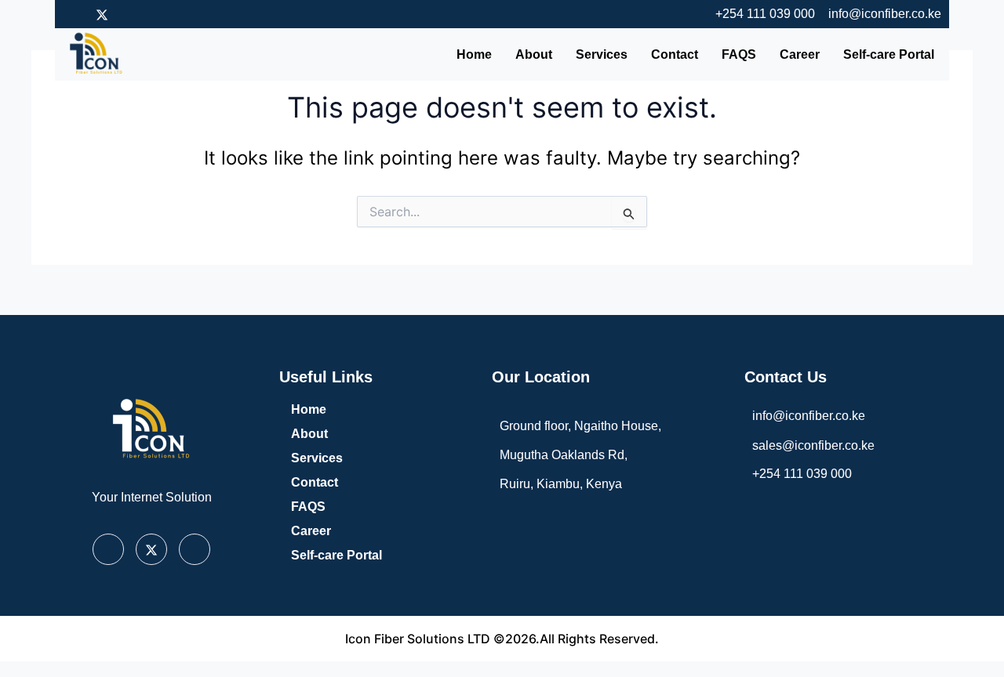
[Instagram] (129, 14)
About (533, 54)
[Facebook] (74, 14)
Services (602, 54)
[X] (151, 549)
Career (800, 54)
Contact (674, 54)
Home (474, 54)
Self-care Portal (888, 54)
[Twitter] (102, 14)
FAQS (739, 54)
